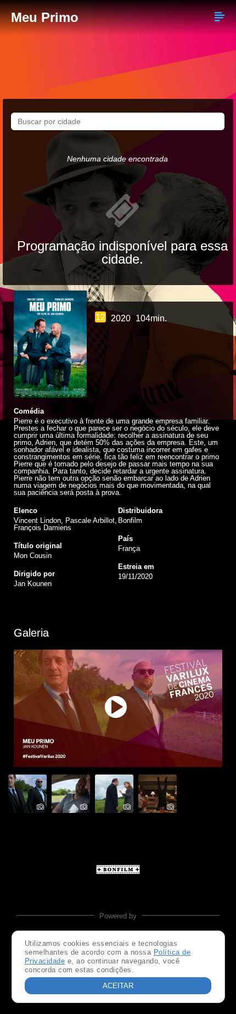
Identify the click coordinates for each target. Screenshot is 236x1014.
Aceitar (118, 986)
